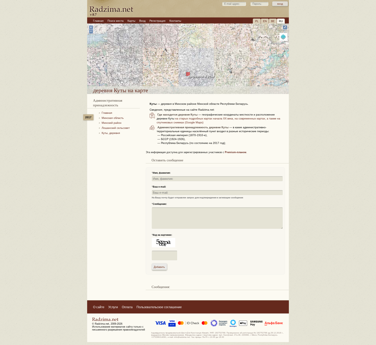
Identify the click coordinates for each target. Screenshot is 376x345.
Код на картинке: (162, 235)
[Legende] (283, 37)
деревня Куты (201, 76)
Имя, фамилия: (162, 173)
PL (256, 21)
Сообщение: (160, 204)
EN (265, 21)
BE (273, 21)
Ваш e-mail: (159, 186)
